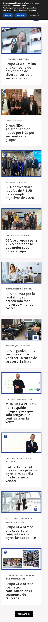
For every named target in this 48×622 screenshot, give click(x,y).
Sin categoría (24, 59)
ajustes (34, 10)
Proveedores (10, 462)
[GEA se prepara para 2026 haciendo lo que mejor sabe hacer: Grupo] (21, 219)
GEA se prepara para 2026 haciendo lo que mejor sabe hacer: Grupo (21, 245)
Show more (24, 614)
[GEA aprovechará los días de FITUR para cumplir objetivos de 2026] (21, 163)
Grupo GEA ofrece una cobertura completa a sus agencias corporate (20, 532)
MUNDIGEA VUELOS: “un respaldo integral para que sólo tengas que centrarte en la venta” (21, 413)
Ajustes (33, 15)
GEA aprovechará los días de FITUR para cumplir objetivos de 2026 (19, 192)
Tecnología (19, 522)
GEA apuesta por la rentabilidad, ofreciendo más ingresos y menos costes (20, 301)
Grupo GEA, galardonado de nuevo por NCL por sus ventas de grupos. (20, 133)
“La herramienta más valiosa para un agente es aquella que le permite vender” (21, 474)
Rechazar (20, 15)
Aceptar (8, 15)
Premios (21, 121)
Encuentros (22, 182)
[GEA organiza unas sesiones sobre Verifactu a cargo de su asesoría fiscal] (21, 329)
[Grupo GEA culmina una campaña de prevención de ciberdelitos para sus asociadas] (21, 40)
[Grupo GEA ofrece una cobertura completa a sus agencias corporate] (21, 502)
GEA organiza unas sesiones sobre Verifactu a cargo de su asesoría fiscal (21, 356)
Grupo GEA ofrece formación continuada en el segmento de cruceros (19, 591)
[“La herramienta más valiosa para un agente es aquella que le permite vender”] (21, 442)
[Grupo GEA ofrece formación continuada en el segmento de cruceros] (21, 559)
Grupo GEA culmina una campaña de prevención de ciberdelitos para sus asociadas (20, 71)
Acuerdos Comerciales (25, 458)
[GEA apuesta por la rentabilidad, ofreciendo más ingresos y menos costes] (21, 273)
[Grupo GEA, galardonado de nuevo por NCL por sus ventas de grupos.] (21, 102)
